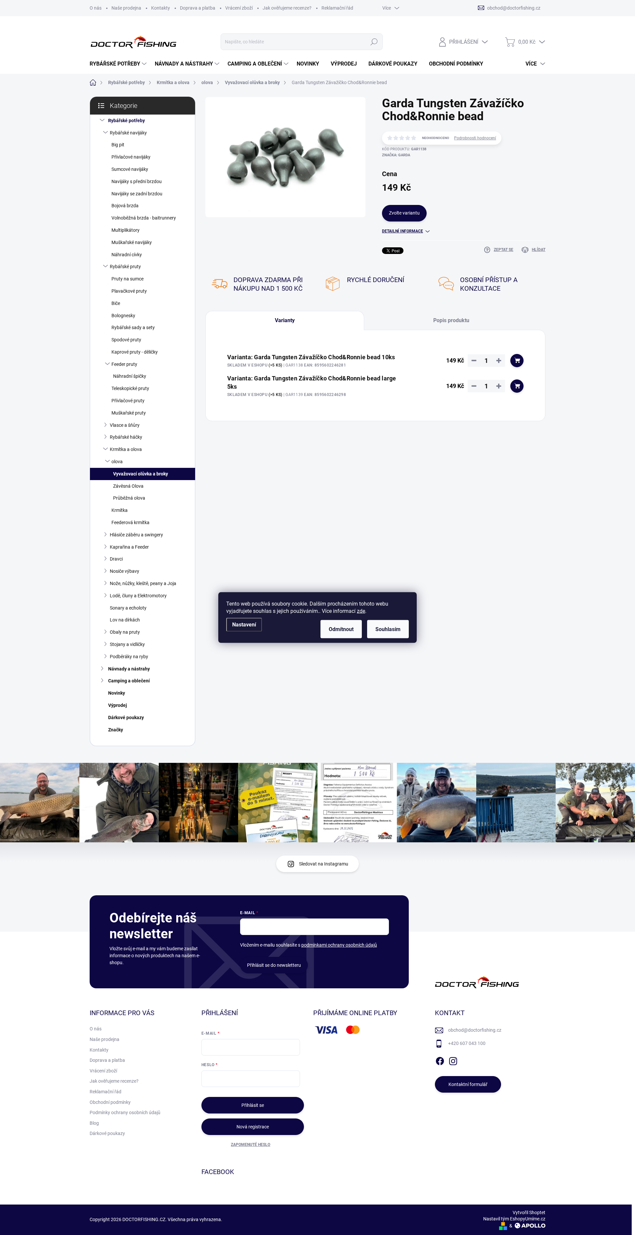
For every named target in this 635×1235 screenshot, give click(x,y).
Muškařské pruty (128, 413)
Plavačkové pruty (129, 291)
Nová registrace (252, 1126)
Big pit (117, 144)
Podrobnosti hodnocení (475, 138)
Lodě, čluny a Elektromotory (138, 595)
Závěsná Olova (128, 486)
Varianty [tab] (285, 320)
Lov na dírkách (125, 619)
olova (117, 461)
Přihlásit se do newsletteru (274, 965)
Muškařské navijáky (131, 242)
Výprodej (117, 705)
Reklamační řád (337, 8)
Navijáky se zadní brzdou (136, 193)
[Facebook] (440, 1060)
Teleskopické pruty (130, 388)
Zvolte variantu (404, 213)
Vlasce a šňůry (125, 425)
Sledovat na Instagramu (323, 863)
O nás (96, 8)
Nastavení (244, 624)
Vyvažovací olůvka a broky (140, 473)
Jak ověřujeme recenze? (287, 8)
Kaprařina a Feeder (129, 547)
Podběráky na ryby (129, 656)
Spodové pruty (126, 339)
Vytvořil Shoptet (529, 1212)
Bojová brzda (125, 205)
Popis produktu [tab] (451, 320)
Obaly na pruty (125, 632)
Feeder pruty (124, 364)
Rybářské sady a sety (133, 327)
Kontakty (160, 8)
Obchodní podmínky (110, 1102)
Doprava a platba (197, 8)
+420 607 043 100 (467, 1043)
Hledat (374, 41)
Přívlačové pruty (128, 400)
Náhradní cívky (126, 254)
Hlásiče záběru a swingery (136, 534)
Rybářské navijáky (128, 132)
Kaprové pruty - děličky (134, 352)
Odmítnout (341, 629)
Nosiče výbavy (124, 571)
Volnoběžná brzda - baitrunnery (143, 218)
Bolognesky (123, 315)
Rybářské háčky (126, 437)
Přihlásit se (252, 1105)
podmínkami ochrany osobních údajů (339, 945)
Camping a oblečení (129, 680)
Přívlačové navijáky (130, 157)
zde (361, 611)
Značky (115, 729)
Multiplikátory (125, 230)
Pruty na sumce (127, 278)
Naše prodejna (126, 8)
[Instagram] (453, 1060)
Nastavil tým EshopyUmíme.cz (514, 1218)
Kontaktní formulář (467, 1084)
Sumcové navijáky (129, 169)
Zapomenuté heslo (250, 1144)
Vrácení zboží (239, 8)
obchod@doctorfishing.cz (474, 1030)
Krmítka (119, 510)
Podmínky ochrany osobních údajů (125, 1112)
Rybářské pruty (125, 266)
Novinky (116, 693)
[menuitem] (119, 64)
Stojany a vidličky (127, 644)
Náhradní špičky (129, 376)
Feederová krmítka (130, 522)
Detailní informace (402, 231)
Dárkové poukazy (126, 717)
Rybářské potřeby (126, 120)
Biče (115, 303)
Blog (94, 1123)
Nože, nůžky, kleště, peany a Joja (143, 583)
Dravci (116, 559)
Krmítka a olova (126, 449)
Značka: (396, 155)
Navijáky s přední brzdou (136, 181)
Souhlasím (388, 629)
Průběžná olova (129, 498)
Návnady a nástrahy (129, 668)
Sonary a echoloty (128, 608)
